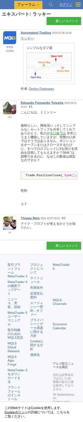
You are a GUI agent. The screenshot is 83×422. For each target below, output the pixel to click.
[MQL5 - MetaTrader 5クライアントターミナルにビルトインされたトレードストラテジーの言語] (7, 5)
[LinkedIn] (63, 357)
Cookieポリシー (16, 412)
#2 (63, 218)
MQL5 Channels (60, 302)
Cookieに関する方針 (37, 345)
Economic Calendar (60, 326)
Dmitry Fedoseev (41, 89)
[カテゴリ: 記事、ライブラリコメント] (9, 22)
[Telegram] (63, 350)
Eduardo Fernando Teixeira (42, 103)
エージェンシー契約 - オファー (36, 308)
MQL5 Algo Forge (12, 360)
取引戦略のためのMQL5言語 (15, 334)
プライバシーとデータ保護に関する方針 (36, 327)
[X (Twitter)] (70, 350)
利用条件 (36, 287)
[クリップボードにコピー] (74, 175)
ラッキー (27, 38)
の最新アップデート (17, 287)
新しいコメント (67, 21)
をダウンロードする (17, 375)
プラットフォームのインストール (14, 393)
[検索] (50, 4)
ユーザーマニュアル (17, 318)
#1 (31, 106)
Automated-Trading (36, 32)
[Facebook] (55, 350)
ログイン (65, 4)
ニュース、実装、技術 (14, 303)
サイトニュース (36, 280)
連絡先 (35, 355)
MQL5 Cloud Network (14, 347)
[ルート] (3, 22)
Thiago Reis (30, 218)
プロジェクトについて (36, 268)
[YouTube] (55, 357)
